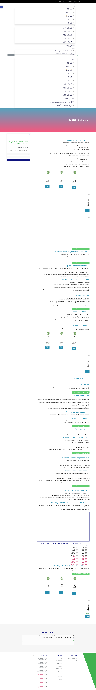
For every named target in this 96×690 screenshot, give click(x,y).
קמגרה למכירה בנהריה (42, 665)
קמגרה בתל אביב (74, 553)
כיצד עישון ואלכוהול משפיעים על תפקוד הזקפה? (63, 53)
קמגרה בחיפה (84, 553)
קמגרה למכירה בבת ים (42, 657)
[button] (45, 56)
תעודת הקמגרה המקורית (70, 45)
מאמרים (73, 48)
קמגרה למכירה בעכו (43, 666)
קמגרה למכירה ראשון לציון (67, 42)
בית (74, 3)
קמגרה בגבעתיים (84, 549)
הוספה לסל (74, 187)
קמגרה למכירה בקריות (42, 667)
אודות (74, 4)
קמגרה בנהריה (75, 547)
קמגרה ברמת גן (75, 552)
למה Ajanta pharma (71, 46)
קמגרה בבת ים (84, 547)
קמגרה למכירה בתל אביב (42, 670)
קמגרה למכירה (72, 25)
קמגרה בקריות (69, 23)
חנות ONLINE (72, 54)
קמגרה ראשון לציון (74, 555)
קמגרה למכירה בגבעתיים (42, 658)
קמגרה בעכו (75, 549)
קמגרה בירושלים (83, 555)
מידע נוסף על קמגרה (71, 44)
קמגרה (74, 6)
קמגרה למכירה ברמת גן (42, 669)
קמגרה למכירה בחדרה (42, 659)
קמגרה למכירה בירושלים (42, 663)
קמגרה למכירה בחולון (42, 661)
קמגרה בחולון (84, 552)
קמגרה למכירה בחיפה (42, 662)
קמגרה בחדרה (84, 550)
